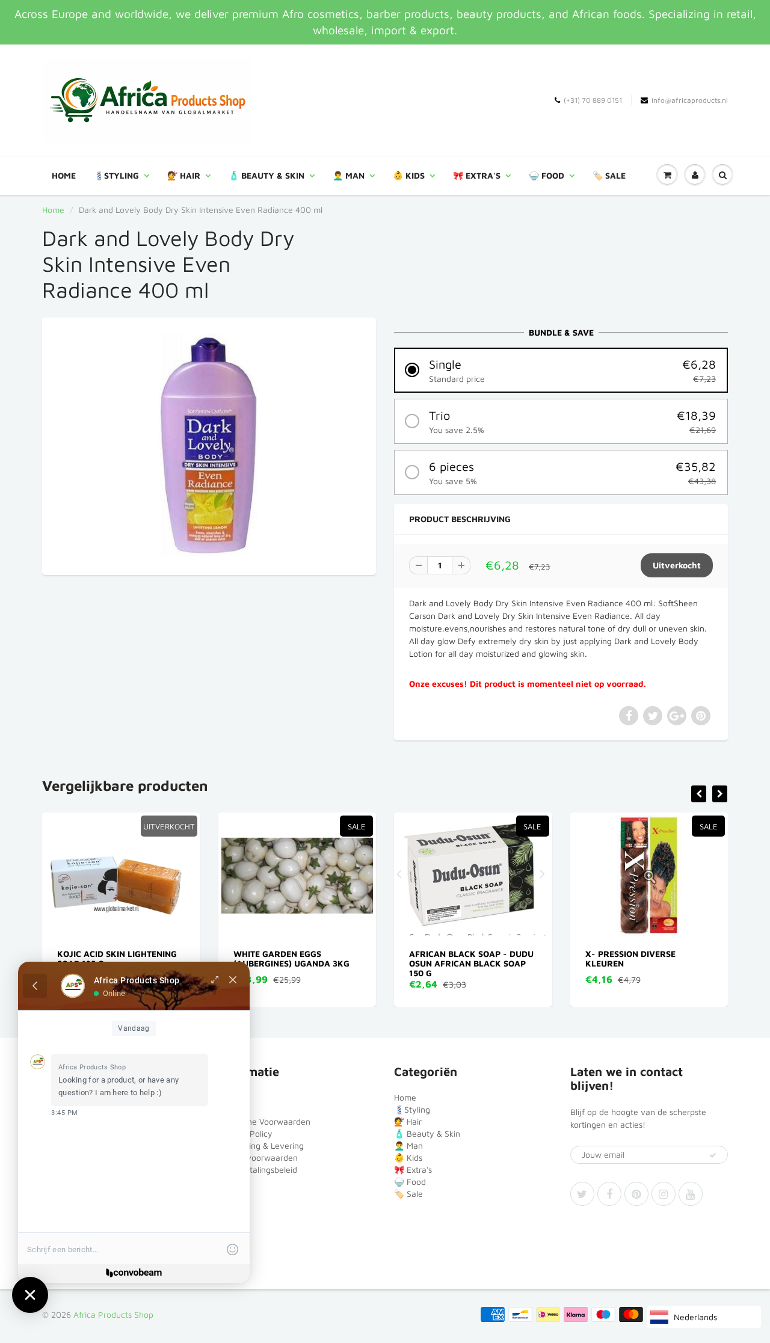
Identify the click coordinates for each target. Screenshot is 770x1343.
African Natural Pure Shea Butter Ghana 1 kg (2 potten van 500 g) (704, 963)
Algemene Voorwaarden (264, 1121)
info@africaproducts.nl (689, 100)
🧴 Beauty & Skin (266, 175)
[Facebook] (609, 1194)
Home (64, 175)
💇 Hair (183, 175)
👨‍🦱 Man (349, 175)
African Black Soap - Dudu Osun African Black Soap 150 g (351, 963)
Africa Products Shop (113, 1314)
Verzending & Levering (261, 1145)
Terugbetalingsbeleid (257, 1169)
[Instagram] (663, 1194)
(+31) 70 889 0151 (593, 100)
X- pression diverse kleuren (510, 958)
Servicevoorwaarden (258, 1157)
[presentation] (698, 793)
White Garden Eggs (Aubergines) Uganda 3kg (171, 958)
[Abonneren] (713, 1155)
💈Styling (116, 175)
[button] (561, 370)
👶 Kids (409, 175)
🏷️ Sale (609, 175)
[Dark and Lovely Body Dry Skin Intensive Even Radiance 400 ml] (209, 445)
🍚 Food (546, 175)
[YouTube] (691, 1194)
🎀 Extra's (476, 175)
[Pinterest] (636, 1194)
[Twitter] (582, 1194)
